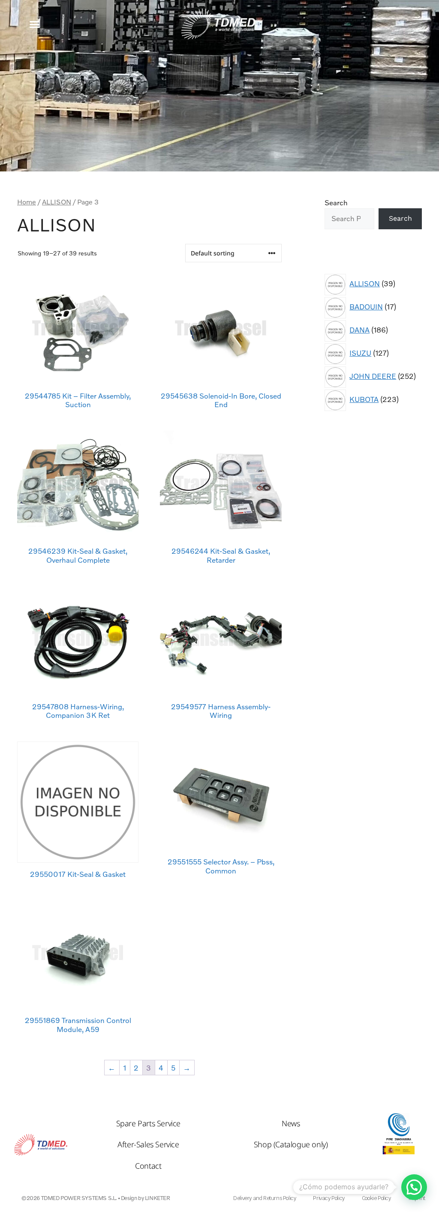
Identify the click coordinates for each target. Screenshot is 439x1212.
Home (26, 202)
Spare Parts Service (148, 1123)
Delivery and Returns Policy (264, 1198)
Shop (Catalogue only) (291, 1144)
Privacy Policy (328, 1198)
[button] (34, 24)
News (291, 1123)
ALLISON (56, 202)
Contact (148, 1166)
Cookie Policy (376, 1198)
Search (336, 202)
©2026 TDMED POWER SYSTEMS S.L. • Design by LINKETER (95, 1197)
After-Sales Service (148, 1144)
